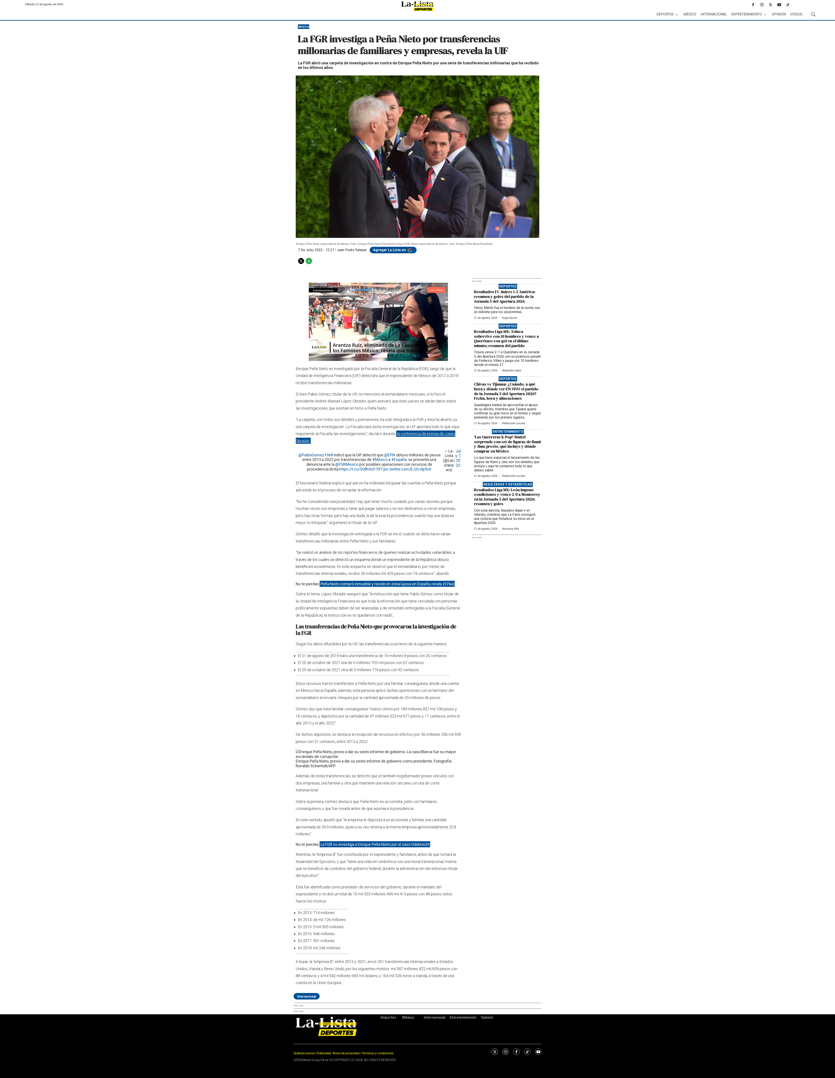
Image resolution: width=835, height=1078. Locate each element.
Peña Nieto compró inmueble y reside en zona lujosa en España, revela (387, 584)
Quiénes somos (304, 1053)
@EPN (389, 455)
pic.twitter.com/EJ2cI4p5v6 (407, 469)
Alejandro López (511, 370)
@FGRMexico (346, 464)
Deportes (665, 14)
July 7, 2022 (458, 458)
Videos (796, 14)
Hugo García (509, 317)
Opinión (779, 14)
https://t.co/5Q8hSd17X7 (360, 469)
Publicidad (324, 1053)
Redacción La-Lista (513, 423)
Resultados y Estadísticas (507, 484)
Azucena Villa (510, 528)
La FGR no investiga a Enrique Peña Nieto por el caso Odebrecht (375, 844)
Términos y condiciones (377, 1053)
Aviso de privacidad (346, 1053)
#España (398, 459)
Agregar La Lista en (390, 250)
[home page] (417, 6)
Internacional (714, 14)
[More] (677, 14)
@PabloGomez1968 (316, 455)
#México (379, 459)
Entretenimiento (746, 14)
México (689, 14)
